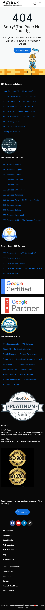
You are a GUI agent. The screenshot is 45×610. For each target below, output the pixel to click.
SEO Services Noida (30, 200)
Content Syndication (28, 354)
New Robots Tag (10, 369)
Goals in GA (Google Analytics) (29, 359)
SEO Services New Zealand (14, 263)
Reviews (6, 581)
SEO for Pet (31, 96)
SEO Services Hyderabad (13, 215)
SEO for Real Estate (11, 116)
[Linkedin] (24, 523)
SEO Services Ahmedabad (13, 190)
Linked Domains (30, 379)
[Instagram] (30, 523)
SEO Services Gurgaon (12, 169)
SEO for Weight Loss (11, 121)
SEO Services (8, 530)
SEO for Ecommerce (26, 111)
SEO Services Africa (11, 258)
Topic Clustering (26, 374)
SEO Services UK (10, 253)
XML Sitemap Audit (11, 344)
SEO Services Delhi (11, 220)
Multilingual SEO (9, 364)
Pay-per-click (8, 535)
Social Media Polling (11, 384)
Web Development (10, 550)
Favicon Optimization (22, 349)
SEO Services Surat (11, 185)
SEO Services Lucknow (12, 205)
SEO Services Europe (12, 268)
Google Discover (9, 354)
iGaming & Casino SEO (12, 132)
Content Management (11, 566)
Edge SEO (7, 349)
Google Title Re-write (11, 379)
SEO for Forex (9, 111)
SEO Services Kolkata (12, 210)
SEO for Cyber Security (12, 96)
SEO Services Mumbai (12, 164)
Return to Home (22, 50)
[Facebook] (12, 523)
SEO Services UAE (28, 253)
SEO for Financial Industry (14, 126)
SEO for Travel (28, 116)
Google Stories (26, 369)
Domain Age (8, 359)
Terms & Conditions (10, 586)
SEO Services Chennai (31, 220)
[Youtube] (18, 523)
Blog (4, 555)
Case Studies (8, 571)
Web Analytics (8, 545)
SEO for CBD (27, 91)
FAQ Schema (27, 344)
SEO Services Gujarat (12, 175)
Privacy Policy (8, 559)
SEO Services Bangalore (13, 195)
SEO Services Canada (33, 268)
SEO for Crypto (26, 106)
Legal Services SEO (11, 91)
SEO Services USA (10, 273)
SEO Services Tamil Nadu (13, 180)
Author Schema (9, 374)
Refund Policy (8, 591)
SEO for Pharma (9, 106)
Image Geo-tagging (27, 364)
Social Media (8, 540)
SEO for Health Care (27, 101)
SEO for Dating (9, 101)
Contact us (7, 576)
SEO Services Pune (11, 200)
